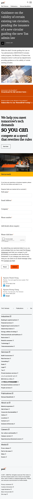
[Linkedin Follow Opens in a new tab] (4, 285)
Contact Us (7, 261)
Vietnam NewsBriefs (25, 6)
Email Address (6, 200)
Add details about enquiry (10, 226)
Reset (5, 267)
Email (7, 286)
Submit (14, 267)
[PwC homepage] (3, 2)
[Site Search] (27, 2)
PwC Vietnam (4, 6)
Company (5, 209)
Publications (14, 6)
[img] (2, 43)
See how (5, 146)
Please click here (7, 235)
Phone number (6, 217)
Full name (5, 192)
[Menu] (30, 2)
